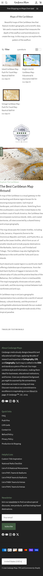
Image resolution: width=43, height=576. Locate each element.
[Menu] (2, 2)
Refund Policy (7, 434)
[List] (40, 49)
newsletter (13, 502)
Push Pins (6, 420)
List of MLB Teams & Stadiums (14, 477)
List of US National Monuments (15, 468)
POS (19, 568)
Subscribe (9, 526)
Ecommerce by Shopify (32, 568)
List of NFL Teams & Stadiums (14, 473)
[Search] (7, 2)
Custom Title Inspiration (12, 459)
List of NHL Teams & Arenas (13, 487)
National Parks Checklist (12, 463)
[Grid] (36, 49)
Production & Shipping (11, 444)
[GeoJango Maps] (21, 2)
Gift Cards (6, 425)
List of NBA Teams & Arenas (13, 482)
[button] (1, 151)
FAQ (4, 416)
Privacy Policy (7, 439)
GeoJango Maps (12, 568)
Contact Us (6, 430)
